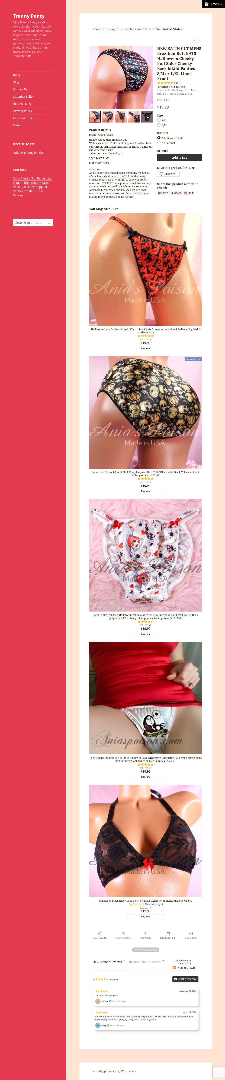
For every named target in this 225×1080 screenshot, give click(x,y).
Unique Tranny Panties (28, 153)
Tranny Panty (28, 16)
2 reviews (163, 86)
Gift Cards (191, 937)
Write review (187, 979)
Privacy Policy (22, 111)
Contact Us (20, 89)
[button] (168, 174)
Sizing (17, 125)
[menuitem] (194, 40)
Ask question (178, 86)
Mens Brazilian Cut (181, 93)
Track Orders (123, 937)
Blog (16, 82)
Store (17, 75)
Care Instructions (24, 118)
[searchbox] (33, 222)
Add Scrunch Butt (172, 138)
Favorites (145, 937)
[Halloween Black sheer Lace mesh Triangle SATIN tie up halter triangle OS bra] (145, 841)
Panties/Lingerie (177, 90)
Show (213, 4)
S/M (164, 120)
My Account (100, 937)
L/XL (164, 125)
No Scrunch (169, 143)
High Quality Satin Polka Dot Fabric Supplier (31, 185)
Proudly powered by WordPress (114, 1071)
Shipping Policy (23, 97)
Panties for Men (23, 191)
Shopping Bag (168, 937)
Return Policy (22, 104)
